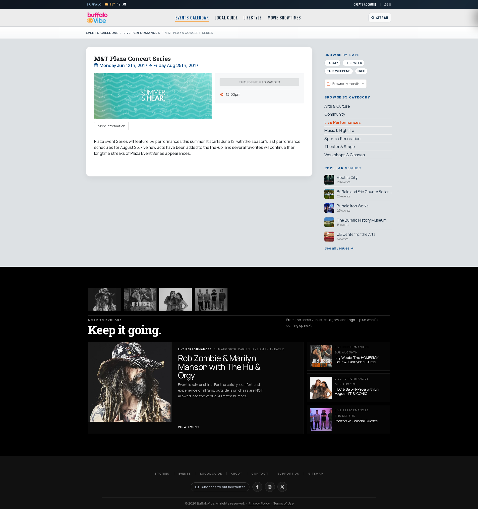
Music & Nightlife (339, 130)
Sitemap (315, 473)
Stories (162, 473)
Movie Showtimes (284, 18)
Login (387, 4)
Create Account (365, 4)
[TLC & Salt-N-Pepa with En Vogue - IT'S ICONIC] (175, 299)
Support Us (288, 473)
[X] (282, 487)
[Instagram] (270, 487)
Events (185, 473)
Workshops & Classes (344, 155)
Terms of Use (284, 503)
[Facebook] (257, 487)
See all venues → (339, 248)
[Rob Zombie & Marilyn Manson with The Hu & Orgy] (104, 299)
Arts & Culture (337, 106)
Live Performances (141, 32)
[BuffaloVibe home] (97, 17)
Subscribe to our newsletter (223, 487)
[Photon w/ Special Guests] (211, 299)
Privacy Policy (259, 503)
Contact (259, 473)
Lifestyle (252, 18)
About (236, 473)
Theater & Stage (339, 146)
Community (334, 114)
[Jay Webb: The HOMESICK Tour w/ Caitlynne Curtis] (140, 299)
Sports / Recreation (342, 138)
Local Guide (226, 18)
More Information (111, 126)
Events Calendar (192, 18)
